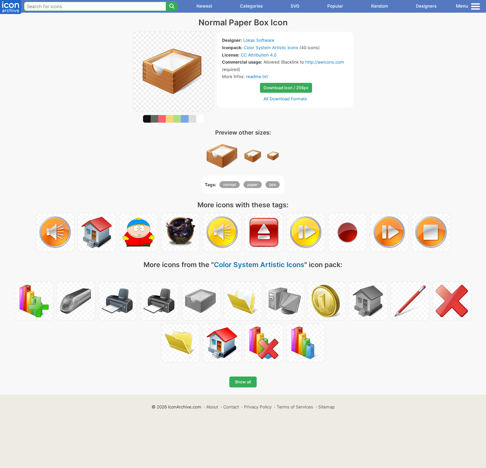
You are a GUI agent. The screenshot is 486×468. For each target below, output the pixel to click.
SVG (295, 6)
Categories (251, 6)
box (272, 184)
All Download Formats (285, 98)
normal (229, 184)
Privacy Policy (258, 406)
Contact (231, 406)
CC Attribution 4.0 (258, 55)
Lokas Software (258, 40)
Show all (243, 381)
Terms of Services (295, 406)
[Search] (171, 6)
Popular (335, 6)
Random (379, 6)
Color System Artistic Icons (271, 47)
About (212, 406)
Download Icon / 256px (286, 87)
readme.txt (257, 76)
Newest (204, 6)
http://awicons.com (324, 62)
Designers (426, 6)
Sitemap (326, 406)
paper (252, 184)
